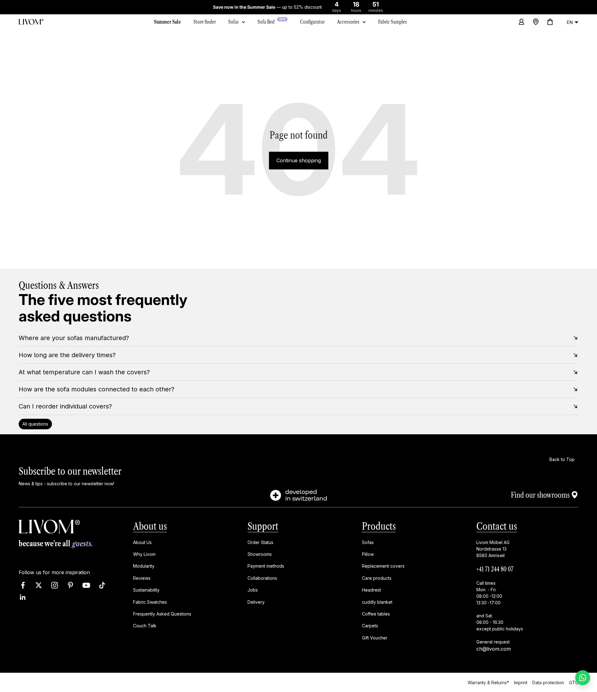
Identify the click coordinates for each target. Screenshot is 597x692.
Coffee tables (376, 613)
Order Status (260, 542)
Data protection (548, 682)
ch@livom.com (493, 649)
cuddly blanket (377, 602)
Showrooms (260, 554)
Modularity (144, 566)
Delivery (256, 602)
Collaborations (262, 578)
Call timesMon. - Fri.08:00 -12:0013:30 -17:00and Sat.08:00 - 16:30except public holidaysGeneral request (499, 612)
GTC (573, 682)
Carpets (370, 626)
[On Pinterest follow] (70, 585)
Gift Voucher (374, 637)
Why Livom (144, 554)
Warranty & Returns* (488, 682)
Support (263, 526)
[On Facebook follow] (23, 585)
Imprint (520, 682)
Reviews (141, 578)
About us (150, 526)
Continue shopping (298, 160)
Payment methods (266, 566)
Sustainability (146, 590)
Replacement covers (383, 566)
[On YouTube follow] (86, 585)
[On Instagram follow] (54, 585)
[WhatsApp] (582, 677)
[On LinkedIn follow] (23, 597)
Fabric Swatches (150, 602)
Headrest (371, 590)
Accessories (348, 22)
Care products (376, 578)
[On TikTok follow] (102, 585)
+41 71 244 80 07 (494, 569)
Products (379, 526)
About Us (142, 542)
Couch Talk (144, 626)
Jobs (253, 590)
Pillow (368, 554)
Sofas (233, 22)
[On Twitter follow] (39, 585)
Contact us (496, 526)
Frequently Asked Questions (162, 613)
